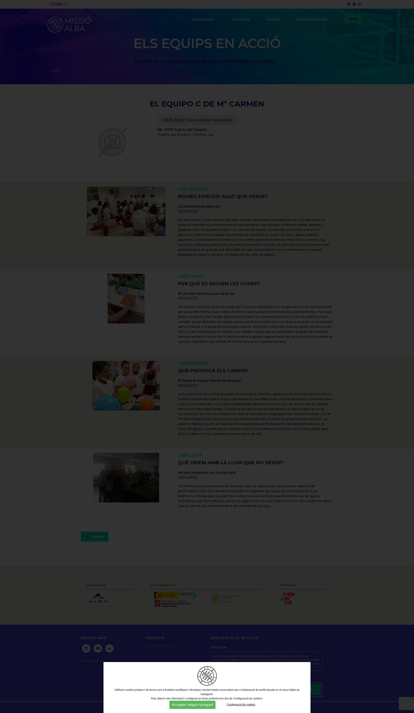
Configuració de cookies (241, 704)
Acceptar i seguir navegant (192, 705)
